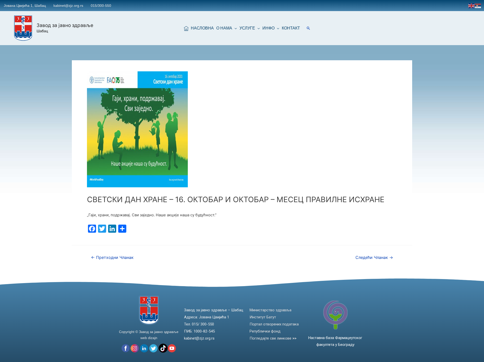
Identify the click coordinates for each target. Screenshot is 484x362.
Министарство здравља (270, 310)
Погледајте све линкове (273, 338)
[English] (471, 5)
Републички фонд (265, 331)
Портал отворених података (274, 324)
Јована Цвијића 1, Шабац (25, 6)
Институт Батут (263, 317)
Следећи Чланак (374, 257)
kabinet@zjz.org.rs (68, 6)
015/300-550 (101, 6)
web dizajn (148, 338)
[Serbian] (478, 5)
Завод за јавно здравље (65, 25)
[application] (234, 28)
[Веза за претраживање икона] (308, 28)
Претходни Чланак (112, 257)
